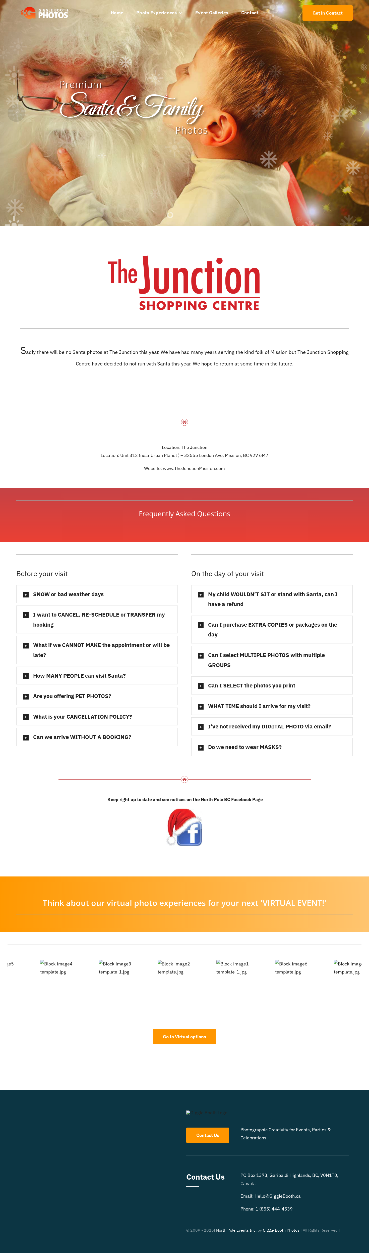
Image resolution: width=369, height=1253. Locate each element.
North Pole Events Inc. (236, 1230)
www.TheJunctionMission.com (194, 468)
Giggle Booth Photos (281, 1230)
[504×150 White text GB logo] (44, 6)
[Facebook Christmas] (184, 811)
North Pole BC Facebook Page (232, 799)
